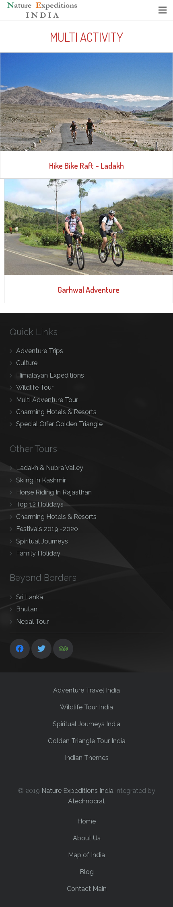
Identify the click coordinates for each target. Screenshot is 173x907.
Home (86, 821)
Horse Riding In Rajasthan (54, 492)
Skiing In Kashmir (41, 480)
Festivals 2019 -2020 (47, 529)
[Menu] (162, 10)
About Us (87, 838)
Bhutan (26, 609)
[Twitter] (41, 649)
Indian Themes (87, 758)
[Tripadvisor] (63, 649)
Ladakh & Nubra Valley (49, 468)
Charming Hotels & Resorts (56, 412)
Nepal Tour (32, 621)
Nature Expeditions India (77, 791)
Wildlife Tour (35, 387)
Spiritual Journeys (42, 541)
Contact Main (87, 889)
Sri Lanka (29, 597)
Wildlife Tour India (86, 707)
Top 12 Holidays (40, 504)
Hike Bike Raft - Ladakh (86, 165)
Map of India (86, 855)
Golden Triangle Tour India (87, 741)
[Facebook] (20, 649)
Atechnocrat (86, 801)
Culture (26, 363)
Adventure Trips (39, 351)
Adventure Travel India (86, 690)
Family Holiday (38, 553)
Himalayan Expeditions (50, 375)
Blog (87, 872)
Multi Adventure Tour (47, 400)
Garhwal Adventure (88, 289)
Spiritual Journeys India (86, 724)
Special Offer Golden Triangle (59, 424)
